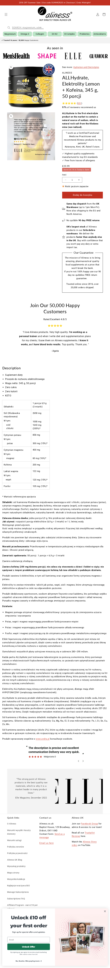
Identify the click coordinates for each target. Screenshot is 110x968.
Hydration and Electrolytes (86, 67)
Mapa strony (13, 873)
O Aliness (11, 824)
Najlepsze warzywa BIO (18, 885)
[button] (6, 14)
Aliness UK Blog (14, 860)
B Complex (69, 34)
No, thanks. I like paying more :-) (29, 961)
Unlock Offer (28, 946)
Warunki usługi (14, 840)
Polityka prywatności (17, 853)
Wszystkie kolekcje (16, 879)
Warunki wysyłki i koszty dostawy (19, 832)
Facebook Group (89, 823)
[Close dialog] (105, 911)
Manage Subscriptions (18, 892)
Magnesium (10, 34)
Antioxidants (100, 34)
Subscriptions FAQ (16, 898)
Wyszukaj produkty (16, 866)
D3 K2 (55, 34)
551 (79, 103)
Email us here (46, 843)
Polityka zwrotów (15, 847)
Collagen (40, 34)
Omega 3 (25, 34)
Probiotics (85, 34)
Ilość (64, 175)
